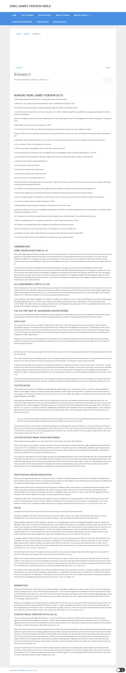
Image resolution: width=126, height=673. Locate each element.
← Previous (18, 68)
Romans (27, 34)
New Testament (44, 15)
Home (19, 34)
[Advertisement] (63, 49)
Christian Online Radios (22, 22)
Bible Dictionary (63, 15)
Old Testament (27, 15)
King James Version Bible (30, 6)
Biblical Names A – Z (82, 15)
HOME (14, 15)
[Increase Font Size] (105, 79)
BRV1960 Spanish (59, 22)
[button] (120, 670)
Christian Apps (43, 22)
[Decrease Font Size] (110, 79)
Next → (109, 68)
